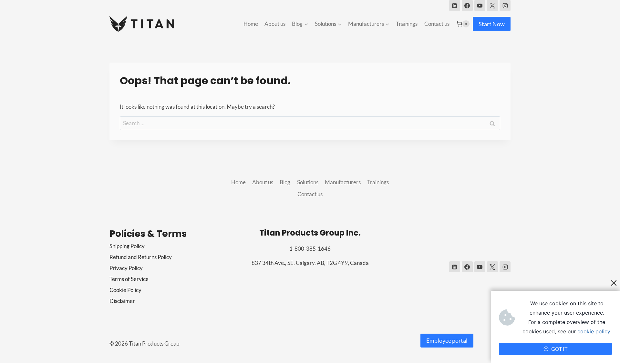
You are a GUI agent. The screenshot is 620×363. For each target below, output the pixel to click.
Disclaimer (122, 300)
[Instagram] (505, 5)
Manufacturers (343, 182)
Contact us (437, 23)
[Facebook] (467, 5)
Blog (285, 182)
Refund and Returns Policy (140, 257)
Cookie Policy (125, 290)
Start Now (492, 23)
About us (274, 23)
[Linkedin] (454, 5)
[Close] (614, 283)
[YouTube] (479, 5)
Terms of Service (129, 279)
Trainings (407, 23)
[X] (492, 5)
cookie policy (593, 331)
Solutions (307, 182)
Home (250, 23)
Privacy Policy (126, 268)
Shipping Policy (127, 246)
